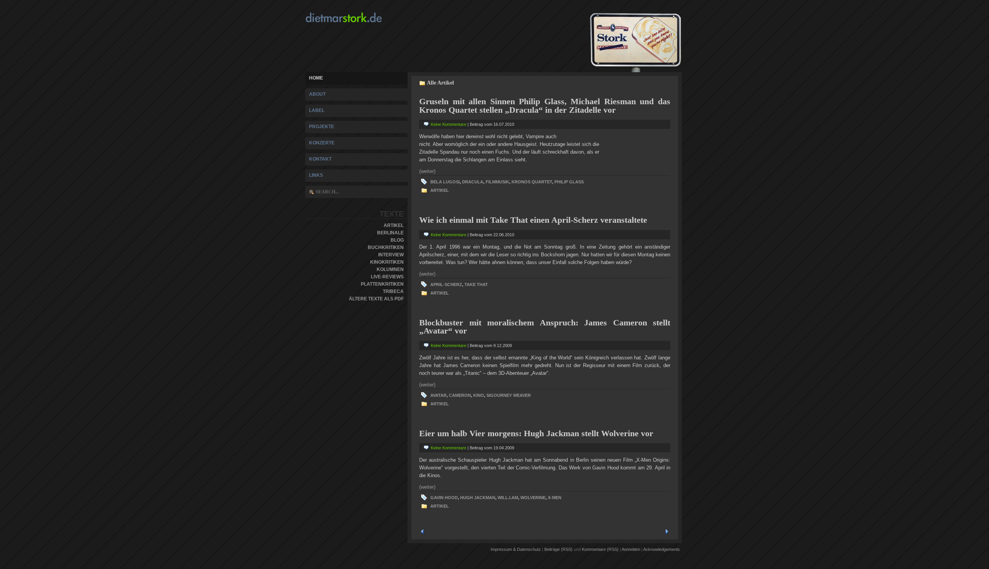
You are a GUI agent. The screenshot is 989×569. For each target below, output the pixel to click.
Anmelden (631, 549)
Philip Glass (569, 182)
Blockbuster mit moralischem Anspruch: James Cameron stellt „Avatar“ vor (544, 326)
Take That (476, 284)
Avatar (438, 395)
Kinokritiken (387, 262)
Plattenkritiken (382, 284)
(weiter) (427, 171)
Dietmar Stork (358, 18)
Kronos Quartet (531, 182)
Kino (478, 395)
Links (316, 175)
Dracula (472, 182)
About (317, 94)
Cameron (460, 395)
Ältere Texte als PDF (376, 298)
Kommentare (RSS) (600, 549)
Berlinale (390, 232)
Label (317, 110)
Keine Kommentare (448, 124)
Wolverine (532, 497)
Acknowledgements (661, 549)
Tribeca (393, 291)
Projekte (321, 126)
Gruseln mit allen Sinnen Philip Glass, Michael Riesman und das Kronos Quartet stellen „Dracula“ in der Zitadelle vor (544, 105)
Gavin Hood (444, 497)
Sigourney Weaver (508, 395)
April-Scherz (446, 284)
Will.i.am (508, 497)
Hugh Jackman (477, 497)
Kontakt (320, 159)
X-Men (554, 497)
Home (316, 78)
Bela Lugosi (445, 182)
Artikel (394, 225)
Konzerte (322, 143)
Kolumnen (390, 269)
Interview (391, 254)
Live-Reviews (387, 276)
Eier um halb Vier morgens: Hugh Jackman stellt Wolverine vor (536, 433)
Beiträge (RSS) (558, 549)
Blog (397, 240)
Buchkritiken (386, 247)
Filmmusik (497, 182)
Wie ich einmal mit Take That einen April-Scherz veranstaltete (533, 220)
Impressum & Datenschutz (516, 549)
